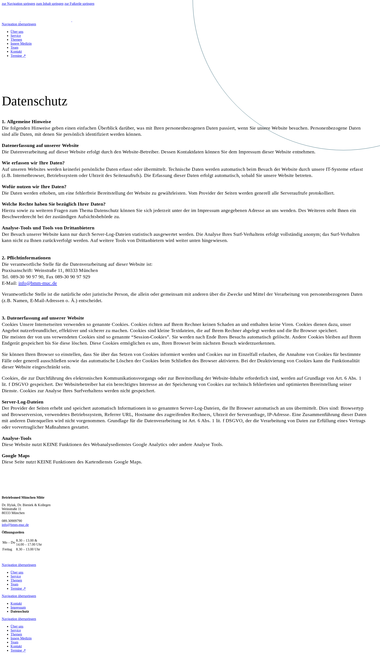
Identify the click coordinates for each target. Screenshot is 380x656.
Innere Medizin (21, 43)
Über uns (17, 31)
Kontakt (16, 51)
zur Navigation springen (18, 4)
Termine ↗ (18, 56)
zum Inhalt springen (50, 4)
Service (16, 35)
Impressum (18, 607)
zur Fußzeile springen (79, 4)
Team (14, 47)
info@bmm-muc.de (37, 283)
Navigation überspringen (19, 24)
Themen (16, 39)
